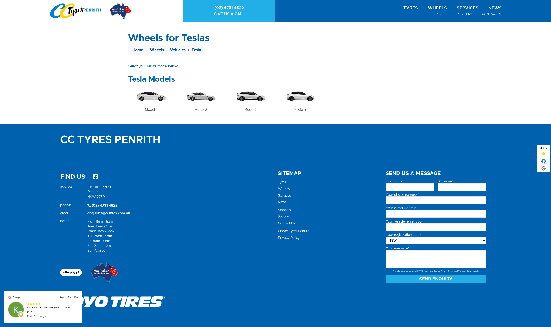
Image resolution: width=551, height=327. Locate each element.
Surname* (445, 181)
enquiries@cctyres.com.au (108, 213)
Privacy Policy (289, 238)
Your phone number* (402, 194)
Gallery (465, 14)
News (495, 8)
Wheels (437, 8)
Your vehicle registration (405, 221)
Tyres (410, 8)
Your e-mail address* (402, 208)
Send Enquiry (435, 279)
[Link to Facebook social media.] (95, 177)
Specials (441, 14)
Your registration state (403, 235)
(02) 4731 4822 (104, 205)
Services (467, 8)
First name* (395, 181)
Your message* (397, 248)
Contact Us (492, 14)
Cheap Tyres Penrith (293, 231)
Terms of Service (466, 271)
